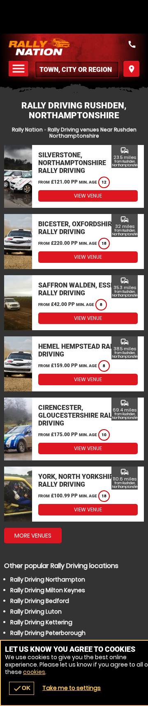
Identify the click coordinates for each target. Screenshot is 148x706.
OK (21, 688)
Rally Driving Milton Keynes (47, 590)
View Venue (88, 195)
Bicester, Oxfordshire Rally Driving (77, 228)
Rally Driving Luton (36, 611)
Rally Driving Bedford (39, 601)
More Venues (32, 535)
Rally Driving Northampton (47, 579)
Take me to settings (71, 688)
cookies (34, 672)
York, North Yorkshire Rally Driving (77, 480)
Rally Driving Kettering (41, 622)
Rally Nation (27, 129)
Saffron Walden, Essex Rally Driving (78, 289)
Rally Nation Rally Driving (74, 47)
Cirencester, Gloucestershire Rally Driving (78, 415)
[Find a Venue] (77, 69)
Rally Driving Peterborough (48, 633)
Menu (20, 69)
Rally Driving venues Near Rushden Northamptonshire (92, 132)
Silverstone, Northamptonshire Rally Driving (72, 163)
